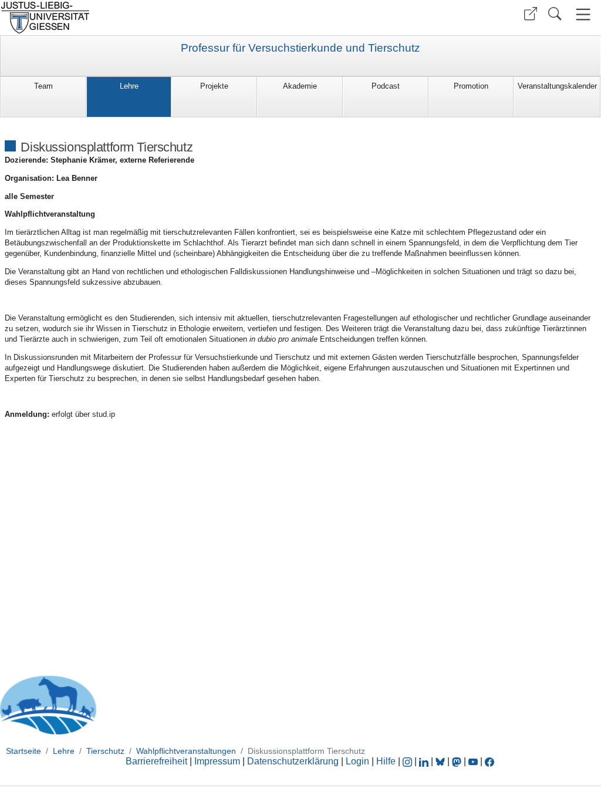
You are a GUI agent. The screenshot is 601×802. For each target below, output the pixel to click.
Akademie (300, 86)
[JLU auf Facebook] (489, 761)
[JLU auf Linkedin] (425, 761)
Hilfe (386, 761)
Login (359, 761)
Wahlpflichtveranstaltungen (186, 751)
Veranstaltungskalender (557, 86)
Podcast (386, 86)
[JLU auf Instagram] (408, 761)
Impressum (217, 761)
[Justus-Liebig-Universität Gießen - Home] (149, 17)
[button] (530, 13)
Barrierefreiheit (156, 761)
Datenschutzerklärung (293, 761)
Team (43, 86)
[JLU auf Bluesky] (441, 761)
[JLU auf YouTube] (473, 761)
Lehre (129, 86)
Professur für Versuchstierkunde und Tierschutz (300, 48)
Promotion (471, 86)
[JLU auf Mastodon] (458, 761)
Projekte (214, 86)
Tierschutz (105, 751)
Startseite (23, 751)
